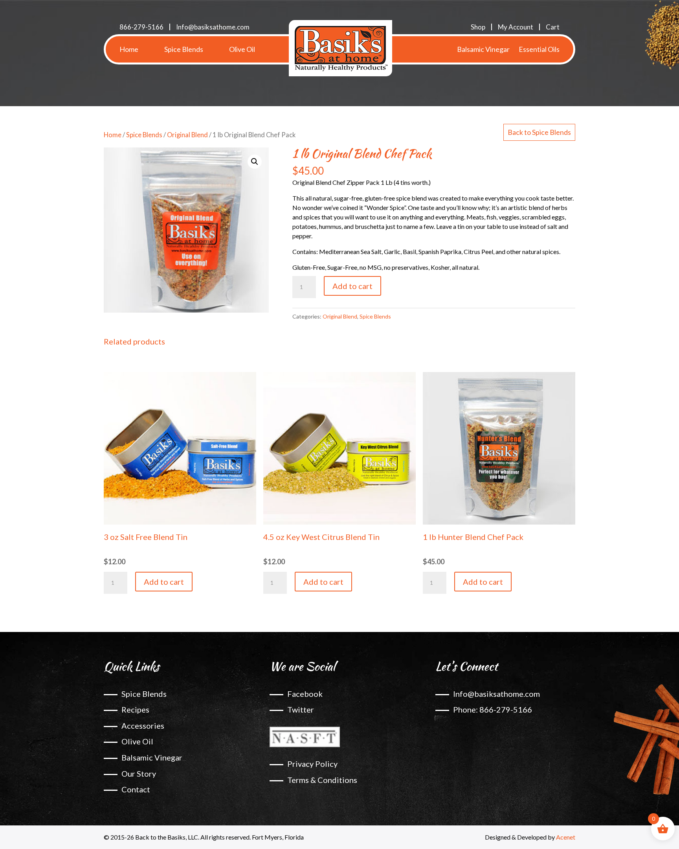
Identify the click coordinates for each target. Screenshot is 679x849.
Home (128, 49)
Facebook (305, 693)
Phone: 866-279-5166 (492, 709)
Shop (478, 27)
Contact (135, 789)
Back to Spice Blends (539, 132)
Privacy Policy (312, 763)
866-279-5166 (141, 27)
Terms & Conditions (322, 780)
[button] (255, 162)
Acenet (565, 837)
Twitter (300, 709)
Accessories (142, 725)
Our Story (138, 773)
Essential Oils (539, 49)
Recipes (135, 709)
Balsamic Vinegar (483, 49)
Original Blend (187, 135)
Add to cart (352, 286)
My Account (515, 27)
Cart (553, 27)
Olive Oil (242, 49)
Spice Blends (183, 49)
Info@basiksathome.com (213, 27)
